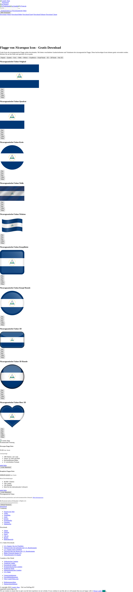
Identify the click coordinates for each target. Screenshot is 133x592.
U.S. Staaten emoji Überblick (13, 549)
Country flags (15, 587)
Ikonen (6, 537)
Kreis (14, 57)
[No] (106, 591)
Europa (6, 519)
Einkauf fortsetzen (6, 504)
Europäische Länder (10, 565)
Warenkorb (3, 506)
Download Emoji (27, 14)
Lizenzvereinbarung (10, 575)
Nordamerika (8, 520)
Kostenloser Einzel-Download (9, 502)
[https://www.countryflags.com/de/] (5, 1)
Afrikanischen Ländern (11, 561)
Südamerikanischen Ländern (12, 570)
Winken (25, 57)
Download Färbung (39, 14)
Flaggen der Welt (9, 512)
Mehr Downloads (5, 12)
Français (23, 6)
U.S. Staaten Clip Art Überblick (13, 546)
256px (2, 97)
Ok (104, 591)
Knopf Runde (41, 57)
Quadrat (9, 57)
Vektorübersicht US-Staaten (12, 555)
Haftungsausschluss (10, 582)
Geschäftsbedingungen (11, 577)
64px (2, 93)
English (15, 6)
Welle (19, 57)
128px (2, 95)
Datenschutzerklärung (10, 584)
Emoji (6, 534)
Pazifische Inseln (9, 568)
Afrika (6, 513)
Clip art (6, 536)
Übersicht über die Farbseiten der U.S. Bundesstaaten (20, 548)
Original (3, 57)
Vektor (6, 530)
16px (2, 89)
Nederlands (6, 6)
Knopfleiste (33, 57)
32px (2, 91)
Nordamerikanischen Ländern (13, 567)
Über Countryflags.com (11, 579)
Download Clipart (51, 14)
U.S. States (7, 572)
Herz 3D (60, 57)
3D (48, 57)
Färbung (6, 532)
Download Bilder (16, 14)
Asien (5, 517)
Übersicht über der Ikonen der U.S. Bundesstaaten (19, 551)
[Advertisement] (66, 30)
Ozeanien (7, 522)
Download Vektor (5, 14)
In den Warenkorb (6, 467)
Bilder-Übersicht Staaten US (12, 553)
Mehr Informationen (38, 497)
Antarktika (7, 515)
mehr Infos (3, 465)
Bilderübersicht (8, 539)
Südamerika (7, 524)
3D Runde (53, 57)
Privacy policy (97, 591)
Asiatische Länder (9, 563)
